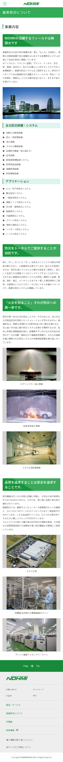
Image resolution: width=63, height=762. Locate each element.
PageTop (31, 666)
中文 (34, 695)
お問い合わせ (11, 689)
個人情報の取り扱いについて (19, 739)
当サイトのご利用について (18, 747)
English (9, 695)
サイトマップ (38, 689)
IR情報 (9, 721)
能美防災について (14, 713)
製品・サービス (13, 704)
